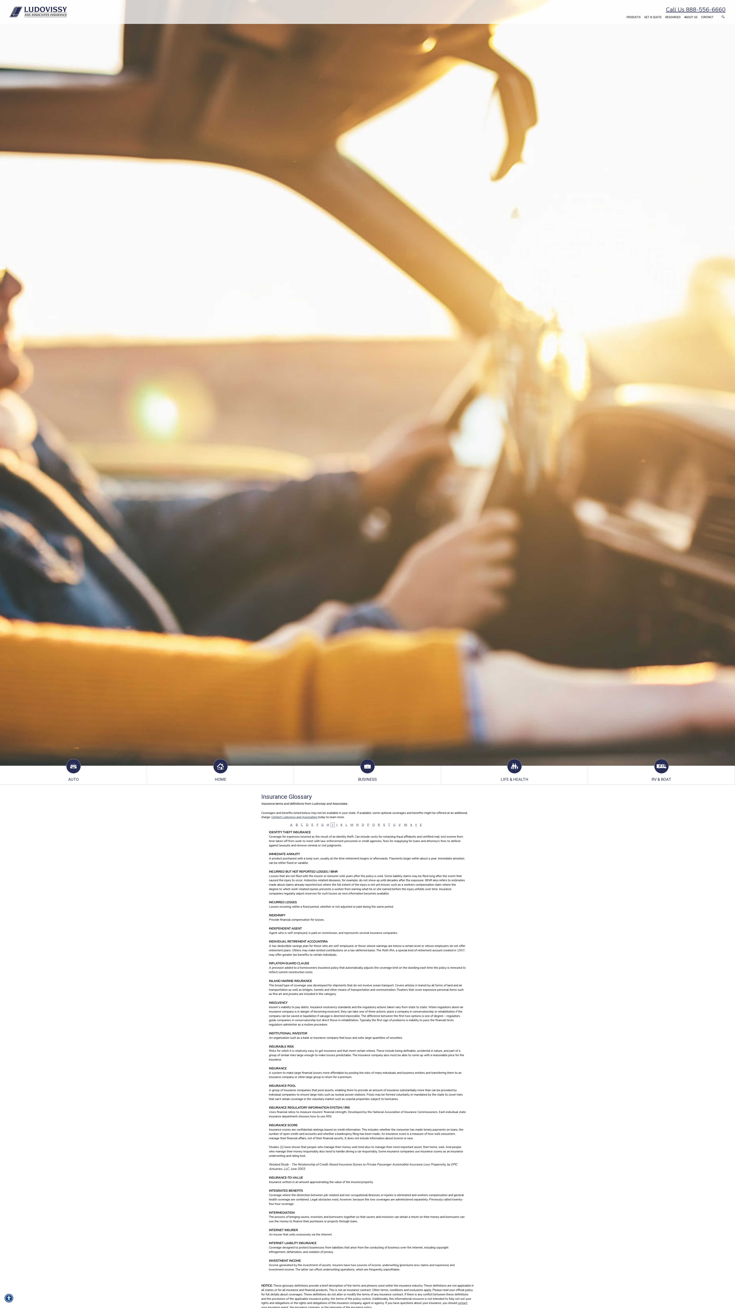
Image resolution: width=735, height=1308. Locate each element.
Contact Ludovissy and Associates (294, 817)
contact (462, 1303)
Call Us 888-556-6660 (695, 10)
